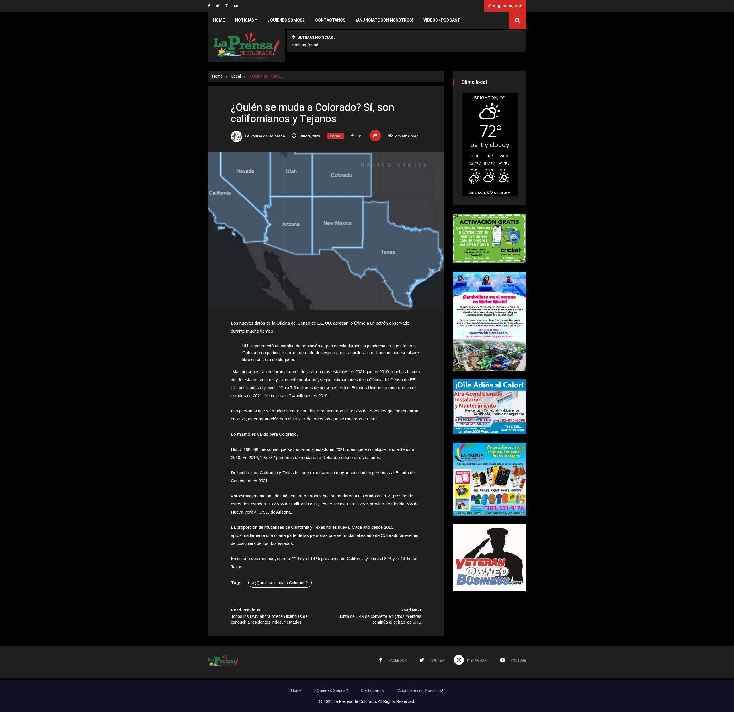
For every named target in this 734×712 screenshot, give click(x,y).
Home (219, 20)
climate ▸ (489, 192)
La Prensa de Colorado (264, 136)
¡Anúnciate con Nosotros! (384, 20)
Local (236, 76)
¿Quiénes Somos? (286, 20)
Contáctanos (330, 20)
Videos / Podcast (441, 20)
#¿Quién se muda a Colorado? (280, 582)
